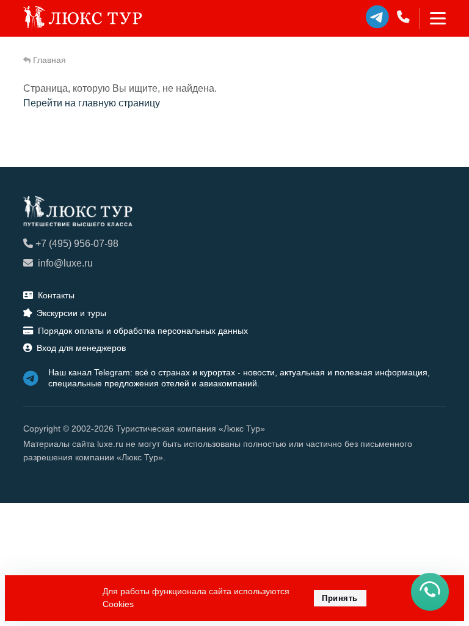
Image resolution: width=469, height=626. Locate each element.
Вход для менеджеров (81, 348)
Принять (340, 598)
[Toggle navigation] (433, 18)
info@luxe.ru (65, 263)
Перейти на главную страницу (91, 103)
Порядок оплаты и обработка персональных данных (143, 331)
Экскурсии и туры (71, 313)
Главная (49, 60)
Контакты (56, 295)
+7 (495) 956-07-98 (76, 243)
